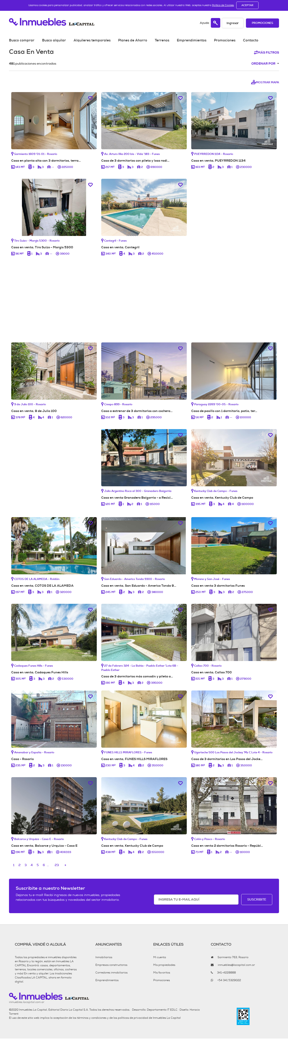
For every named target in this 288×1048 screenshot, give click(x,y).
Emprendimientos (191, 40)
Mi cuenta (159, 957)
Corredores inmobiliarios (111, 972)
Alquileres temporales (92, 40)
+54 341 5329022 (229, 980)
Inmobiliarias (103, 957)
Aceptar (247, 5)
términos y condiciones (91, 1018)
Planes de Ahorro (132, 40)
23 (57, 865)
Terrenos (162, 40)
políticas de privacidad (133, 1018)
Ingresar (233, 23)
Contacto (250, 40)
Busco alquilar (54, 40)
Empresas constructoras (111, 965)
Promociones (262, 23)
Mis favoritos (161, 972)
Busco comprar (21, 40)
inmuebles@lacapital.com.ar (236, 965)
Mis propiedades (164, 965)
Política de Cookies (223, 5)
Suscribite (256, 899)
